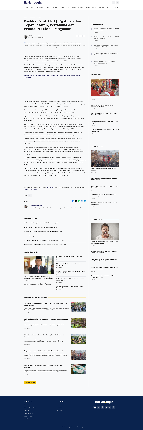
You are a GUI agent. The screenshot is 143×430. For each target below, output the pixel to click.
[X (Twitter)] (98, 407)
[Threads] (109, 407)
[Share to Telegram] (85, 201)
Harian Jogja (51, 187)
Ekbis (47, 7)
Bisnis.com (59, 407)
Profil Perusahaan (29, 413)
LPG (58, 56)
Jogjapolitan (40, 7)
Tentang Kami (27, 405)
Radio (93, 7)
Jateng (74, 7)
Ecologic (80, 7)
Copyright (26, 410)
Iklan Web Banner (29, 416)
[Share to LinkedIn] (82, 201)
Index (116, 7)
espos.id (59, 405)
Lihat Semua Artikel (30, 382)
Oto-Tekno (54, 7)
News (32, 7)
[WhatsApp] (113, 407)
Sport (67, 7)
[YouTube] (106, 407)
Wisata (62, 7)
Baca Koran (101, 7)
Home (26, 7)
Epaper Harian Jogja (30, 189)
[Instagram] (102, 407)
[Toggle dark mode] (117, 2)
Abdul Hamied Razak (34, 35)
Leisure (88, 7)
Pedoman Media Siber (30, 407)
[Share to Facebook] (73, 201)
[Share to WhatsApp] (79, 201)
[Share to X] (76, 201)
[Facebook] (94, 407)
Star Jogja (59, 410)
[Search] (113, 2)
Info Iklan (26, 419)
